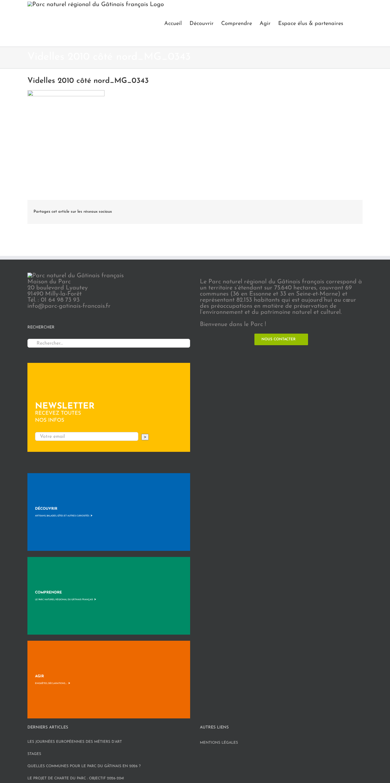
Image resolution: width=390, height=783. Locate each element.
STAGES (34, 754)
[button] (353, 23)
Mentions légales (219, 743)
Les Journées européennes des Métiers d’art (74, 742)
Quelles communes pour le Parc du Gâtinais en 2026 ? (84, 766)
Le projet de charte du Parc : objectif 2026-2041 (75, 778)
